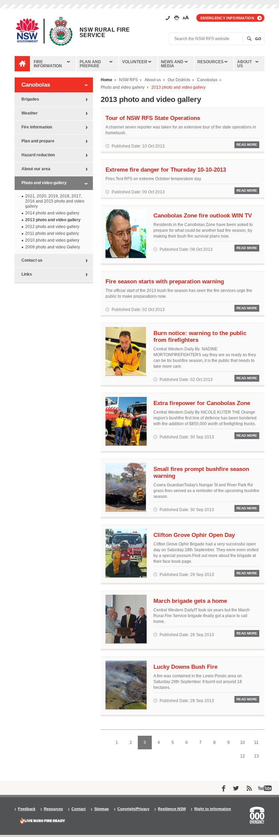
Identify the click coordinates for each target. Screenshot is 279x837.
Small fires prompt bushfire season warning (201, 472)
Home (106, 80)
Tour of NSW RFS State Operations (152, 118)
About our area (35, 169)
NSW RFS (128, 80)
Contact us (32, 260)
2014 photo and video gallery (52, 213)
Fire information (48, 63)
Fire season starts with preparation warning (164, 281)
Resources (210, 61)
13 (258, 758)
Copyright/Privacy (133, 809)
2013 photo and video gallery (178, 87)
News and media (172, 63)
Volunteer (134, 61)
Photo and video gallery (123, 87)
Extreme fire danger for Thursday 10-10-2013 (165, 170)
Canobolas (207, 80)
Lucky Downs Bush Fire (185, 667)
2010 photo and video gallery (52, 240)
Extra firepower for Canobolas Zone (201, 403)
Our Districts (179, 80)
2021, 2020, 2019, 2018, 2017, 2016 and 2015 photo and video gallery (54, 201)
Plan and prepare (90, 63)
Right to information (212, 809)
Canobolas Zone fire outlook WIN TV (202, 215)
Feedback (26, 809)
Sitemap (101, 809)
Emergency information (227, 18)
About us (244, 63)
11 (258, 744)
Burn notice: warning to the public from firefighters (199, 336)
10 (244, 744)
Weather (29, 113)
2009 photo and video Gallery (52, 247)
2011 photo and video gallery (52, 233)
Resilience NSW (172, 809)
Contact (78, 809)
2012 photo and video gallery (52, 226)
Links (26, 274)
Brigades (30, 99)
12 (244, 758)
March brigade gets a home (190, 601)
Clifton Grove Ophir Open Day (194, 535)
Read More (246, 144)
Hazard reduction (38, 155)
